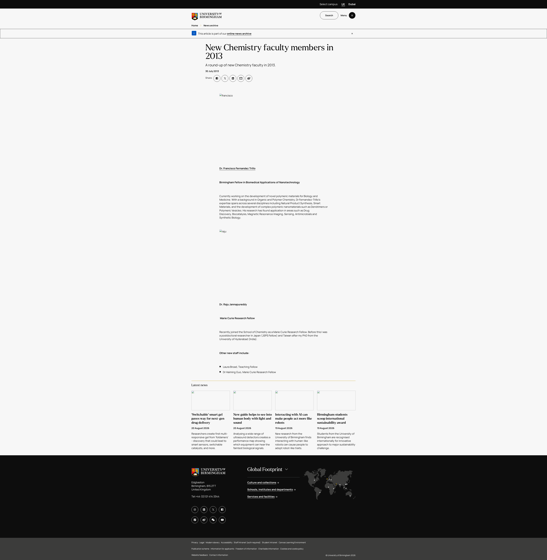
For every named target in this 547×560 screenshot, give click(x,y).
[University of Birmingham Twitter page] (213, 509)
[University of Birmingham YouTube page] (222, 519)
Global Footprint (264, 469)
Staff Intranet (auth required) (247, 542)
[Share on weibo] (248, 78)
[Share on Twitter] (225, 78)
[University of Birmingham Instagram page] (194, 509)
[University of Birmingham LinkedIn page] (204, 509)
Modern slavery (213, 542)
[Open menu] (352, 15)
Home (194, 25)
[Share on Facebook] (217, 78)
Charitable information (268, 548)
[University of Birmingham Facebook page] (222, 509)
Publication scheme (200, 548)
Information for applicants (222, 548)
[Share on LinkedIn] (232, 78)
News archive (211, 25)
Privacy (194, 542)
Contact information (218, 555)
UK (343, 4)
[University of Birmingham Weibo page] (204, 519)
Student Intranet (269, 542)
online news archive (239, 33)
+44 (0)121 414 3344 (207, 496)
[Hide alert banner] (352, 33)
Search (329, 15)
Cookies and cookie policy (291, 548)
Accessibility (226, 542)
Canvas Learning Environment (292, 542)
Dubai (352, 4)
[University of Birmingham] (206, 15)
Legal (201, 542)
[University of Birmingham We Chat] (213, 519)
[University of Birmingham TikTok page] (194, 519)
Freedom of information (246, 548)
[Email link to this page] (240, 78)
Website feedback (199, 555)
